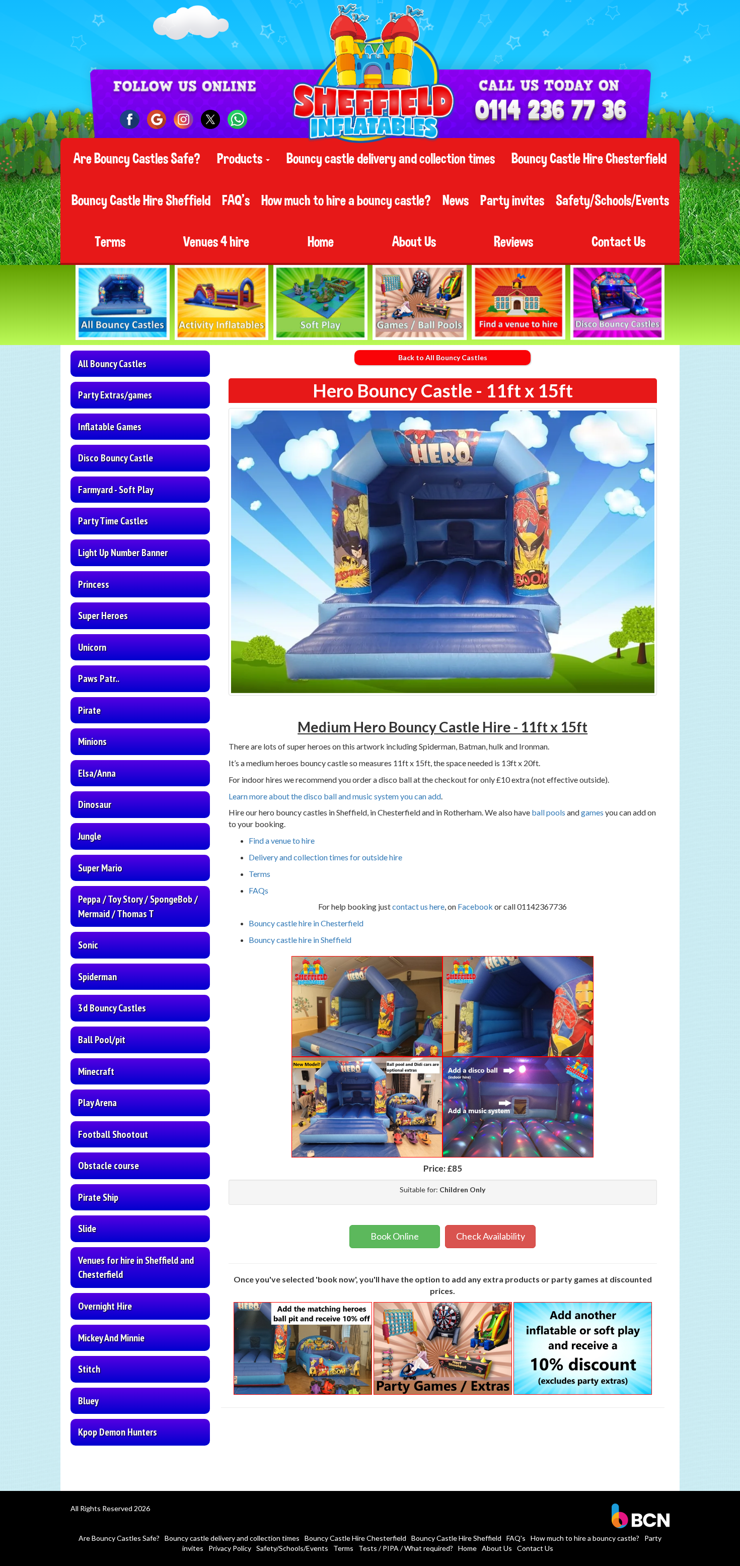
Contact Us (618, 242)
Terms (110, 242)
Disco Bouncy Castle (115, 457)
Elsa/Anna (97, 773)
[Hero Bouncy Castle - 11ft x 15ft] (443, 552)
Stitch (89, 1369)
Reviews (513, 242)
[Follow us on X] (210, 119)
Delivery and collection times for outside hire (325, 857)
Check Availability (490, 1236)
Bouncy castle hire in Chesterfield (306, 923)
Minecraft (96, 1071)
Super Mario (100, 867)
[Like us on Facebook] (129, 119)
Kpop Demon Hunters (117, 1432)
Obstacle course (108, 1165)
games (592, 812)
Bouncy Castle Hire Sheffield (140, 200)
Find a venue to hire (282, 840)
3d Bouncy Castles (112, 1007)
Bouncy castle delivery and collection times (390, 159)
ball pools (548, 812)
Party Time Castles (113, 520)
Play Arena (97, 1102)
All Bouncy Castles (112, 363)
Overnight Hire (105, 1306)
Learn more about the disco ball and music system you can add (335, 796)
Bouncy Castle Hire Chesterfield (589, 159)
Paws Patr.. (98, 678)
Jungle (89, 836)
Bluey (88, 1400)
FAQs (258, 890)
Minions (92, 741)
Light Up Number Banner (123, 552)
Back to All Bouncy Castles (442, 357)
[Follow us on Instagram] (183, 119)
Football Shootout (113, 1134)
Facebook (476, 906)
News (455, 200)
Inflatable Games (109, 426)
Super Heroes (103, 615)
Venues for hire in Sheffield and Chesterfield (136, 1267)
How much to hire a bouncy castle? (346, 200)
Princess (93, 584)
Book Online (395, 1236)
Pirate (89, 710)
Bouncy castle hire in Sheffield (300, 939)
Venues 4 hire (216, 242)
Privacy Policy (229, 1548)
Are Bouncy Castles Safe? (136, 159)
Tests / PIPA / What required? (405, 1548)
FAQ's (236, 200)
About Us (414, 242)
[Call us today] (550, 111)
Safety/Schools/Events (612, 200)
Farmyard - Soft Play (116, 489)
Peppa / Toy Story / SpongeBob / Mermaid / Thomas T (138, 906)
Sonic (88, 944)
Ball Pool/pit (101, 1039)
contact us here (418, 906)
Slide (87, 1228)
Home (321, 242)
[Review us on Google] (157, 119)
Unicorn (92, 647)
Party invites (512, 200)
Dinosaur (94, 804)
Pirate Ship (98, 1197)
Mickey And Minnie (111, 1337)
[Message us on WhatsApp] (237, 119)
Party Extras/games (115, 394)
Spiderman (97, 976)
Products (241, 159)
